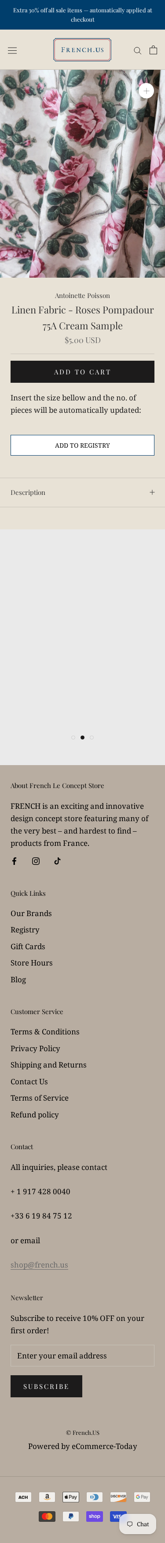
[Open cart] (153, 49)
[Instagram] (36, 860)
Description (28, 492)
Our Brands (31, 913)
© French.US (82, 1432)
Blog (18, 979)
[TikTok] (57, 860)
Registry (25, 929)
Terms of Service (40, 1098)
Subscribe (46, 1386)
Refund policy (35, 1114)
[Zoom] (146, 90)
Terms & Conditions (45, 1031)
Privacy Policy (35, 1048)
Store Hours (32, 963)
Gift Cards (28, 946)
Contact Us (29, 1081)
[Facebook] (14, 860)
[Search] (138, 49)
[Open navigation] (12, 50)
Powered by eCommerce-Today (82, 1446)
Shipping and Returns (49, 1065)
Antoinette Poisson (82, 295)
